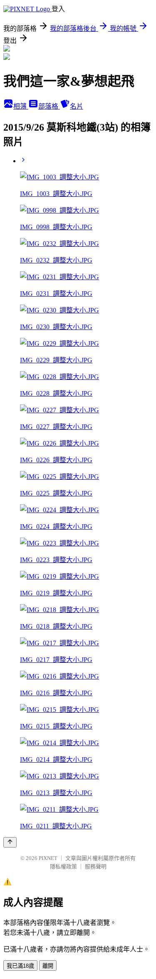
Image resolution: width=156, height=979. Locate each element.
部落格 (49, 106)
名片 (76, 106)
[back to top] (10, 842)
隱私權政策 (63, 866)
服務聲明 (95, 866)
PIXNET (48, 858)
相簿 (20, 106)
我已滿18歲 (20, 966)
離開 (47, 966)
